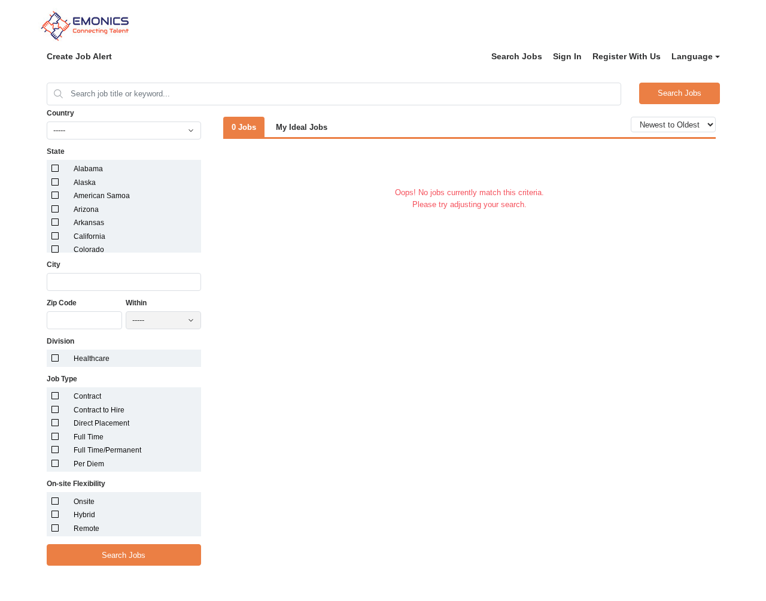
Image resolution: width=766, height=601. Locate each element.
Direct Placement (101, 423)
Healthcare (92, 358)
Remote (86, 528)
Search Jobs (516, 56)
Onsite (84, 501)
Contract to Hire (99, 410)
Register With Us (626, 56)
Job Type (62, 379)
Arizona (86, 209)
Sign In (567, 56)
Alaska (85, 182)
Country (60, 113)
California (89, 236)
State (56, 151)
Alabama (88, 169)
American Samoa (102, 196)
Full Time (89, 437)
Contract (87, 396)
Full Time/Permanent (107, 450)
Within (136, 303)
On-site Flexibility (76, 483)
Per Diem (89, 464)
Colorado (89, 249)
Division (60, 341)
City (53, 264)
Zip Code (62, 303)
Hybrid (84, 515)
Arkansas (89, 222)
